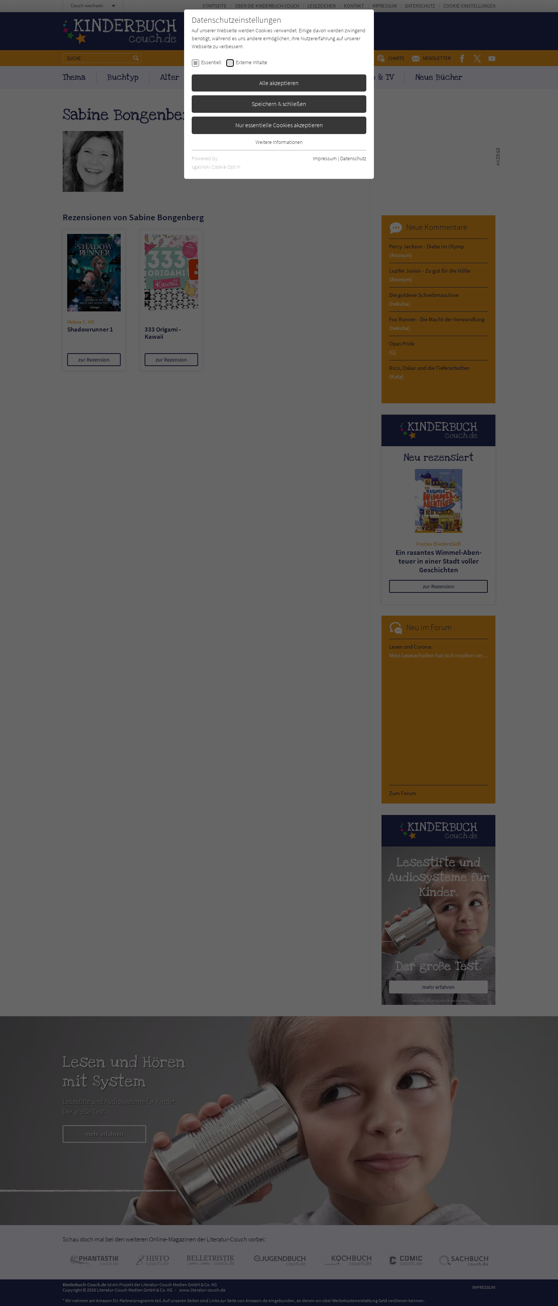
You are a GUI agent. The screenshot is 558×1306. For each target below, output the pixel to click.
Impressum (325, 158)
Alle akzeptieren (279, 83)
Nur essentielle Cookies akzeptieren (279, 125)
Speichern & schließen (279, 103)
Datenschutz (353, 158)
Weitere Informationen (279, 142)
